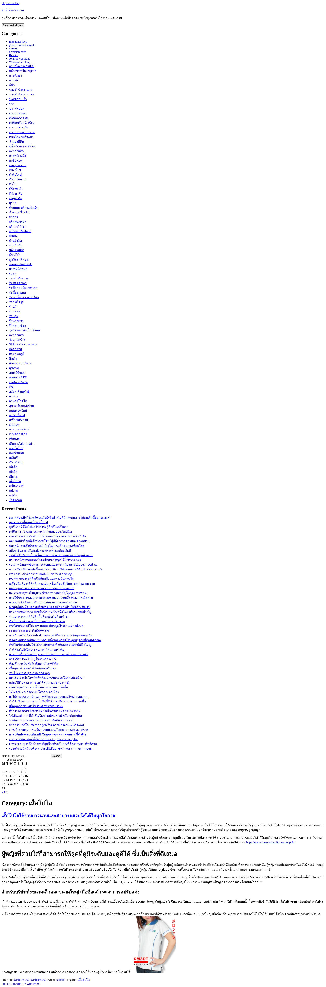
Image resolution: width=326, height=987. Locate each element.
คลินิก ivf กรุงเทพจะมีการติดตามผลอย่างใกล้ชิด (40, 531)
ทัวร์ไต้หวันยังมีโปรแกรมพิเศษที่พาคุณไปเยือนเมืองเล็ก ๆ (46, 626)
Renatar (13, 55)
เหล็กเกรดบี (16, 486)
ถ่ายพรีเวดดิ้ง (17, 155)
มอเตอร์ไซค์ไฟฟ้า (20, 264)
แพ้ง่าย (13, 490)
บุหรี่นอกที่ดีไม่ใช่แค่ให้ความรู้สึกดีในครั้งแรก (38, 527)
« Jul (4, 792)
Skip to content (10, 3)
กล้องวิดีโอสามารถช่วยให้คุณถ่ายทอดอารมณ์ (39, 682)
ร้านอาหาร (16, 320)
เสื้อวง (13, 476)
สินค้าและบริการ (20, 363)
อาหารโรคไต (18, 401)
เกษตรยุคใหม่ (18, 410)
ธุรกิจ (12, 203)
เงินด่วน (14, 424)
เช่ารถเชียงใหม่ (19, 429)
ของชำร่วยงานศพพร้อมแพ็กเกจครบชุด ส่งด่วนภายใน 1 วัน (47, 536)
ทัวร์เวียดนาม (18, 179)
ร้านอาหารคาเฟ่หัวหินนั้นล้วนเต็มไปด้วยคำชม (39, 616)
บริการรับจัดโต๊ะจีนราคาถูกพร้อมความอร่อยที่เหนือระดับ (46, 725)
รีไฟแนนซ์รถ (17, 325)
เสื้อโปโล (15, 481)
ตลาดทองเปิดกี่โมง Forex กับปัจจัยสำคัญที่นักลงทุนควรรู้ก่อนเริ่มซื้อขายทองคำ (60, 517)
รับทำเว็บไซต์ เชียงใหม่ (24, 297)
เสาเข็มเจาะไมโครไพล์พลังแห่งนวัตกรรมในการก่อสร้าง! (46, 677)
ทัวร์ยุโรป (15, 174)
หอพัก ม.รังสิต (18, 382)
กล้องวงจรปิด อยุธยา (22, 70)
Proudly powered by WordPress (20, 983)
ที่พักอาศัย (15, 193)
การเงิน (14, 80)
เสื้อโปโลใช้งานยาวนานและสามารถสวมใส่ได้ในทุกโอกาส (58, 815)
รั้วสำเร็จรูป (16, 302)
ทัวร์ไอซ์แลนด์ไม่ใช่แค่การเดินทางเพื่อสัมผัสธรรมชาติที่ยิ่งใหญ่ (50, 644)
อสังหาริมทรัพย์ (19, 391)
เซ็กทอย (14, 438)
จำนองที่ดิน (16, 141)
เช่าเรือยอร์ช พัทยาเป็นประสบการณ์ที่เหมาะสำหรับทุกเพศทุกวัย (50, 635)
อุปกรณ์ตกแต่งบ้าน (21, 405)
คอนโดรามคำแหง (21, 136)
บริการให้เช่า (17, 226)
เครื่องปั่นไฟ (17, 415)
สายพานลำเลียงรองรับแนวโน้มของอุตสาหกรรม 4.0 (43, 602)
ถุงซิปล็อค (15, 160)
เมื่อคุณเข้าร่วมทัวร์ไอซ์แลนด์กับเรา (32, 668)
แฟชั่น (13, 495)
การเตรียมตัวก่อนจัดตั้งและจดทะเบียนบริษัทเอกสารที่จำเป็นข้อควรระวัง (56, 569)
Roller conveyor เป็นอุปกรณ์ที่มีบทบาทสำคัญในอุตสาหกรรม (48, 593)
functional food (18, 41)
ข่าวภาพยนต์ (17, 113)
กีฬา (12, 85)
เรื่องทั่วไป (15, 462)
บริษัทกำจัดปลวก (20, 231)
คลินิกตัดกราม (18, 118)
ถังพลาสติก (16, 151)
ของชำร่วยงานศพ (21, 89)
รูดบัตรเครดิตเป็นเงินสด (24, 330)
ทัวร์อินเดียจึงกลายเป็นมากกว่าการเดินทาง (37, 621)
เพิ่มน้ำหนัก (16, 453)
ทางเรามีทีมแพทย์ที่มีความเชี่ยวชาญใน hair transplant (43, 739)
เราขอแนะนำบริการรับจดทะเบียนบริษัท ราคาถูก (41, 574)
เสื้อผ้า (13, 467)
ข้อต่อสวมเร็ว (18, 99)
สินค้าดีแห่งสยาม (13, 10)
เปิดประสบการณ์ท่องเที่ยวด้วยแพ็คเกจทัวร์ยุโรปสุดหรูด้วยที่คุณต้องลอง (55, 640)
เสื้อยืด (13, 471)
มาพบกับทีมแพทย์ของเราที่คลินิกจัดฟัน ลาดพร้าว (41, 720)
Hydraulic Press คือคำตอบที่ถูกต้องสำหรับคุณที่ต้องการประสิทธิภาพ (53, 743)
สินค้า (13, 358)
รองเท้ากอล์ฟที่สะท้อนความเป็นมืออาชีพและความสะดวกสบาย (50, 748)
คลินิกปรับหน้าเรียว (21, 122)
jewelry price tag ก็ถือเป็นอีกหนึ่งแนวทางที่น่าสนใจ (41, 578)
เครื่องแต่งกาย (18, 420)
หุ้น (11, 386)
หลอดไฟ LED (18, 377)
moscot (13, 48)
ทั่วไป (12, 184)
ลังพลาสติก (16, 335)
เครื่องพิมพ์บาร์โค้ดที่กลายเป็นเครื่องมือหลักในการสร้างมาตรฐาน (52, 583)
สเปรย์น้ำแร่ (17, 372)
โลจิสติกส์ (15, 500)
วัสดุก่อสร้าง (17, 339)
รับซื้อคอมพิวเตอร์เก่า (23, 287)
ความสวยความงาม (22, 132)
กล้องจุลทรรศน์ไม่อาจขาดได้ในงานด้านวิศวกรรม (41, 588)
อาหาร (13, 396)
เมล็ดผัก (14, 457)
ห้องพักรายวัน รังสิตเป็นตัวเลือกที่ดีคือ (33, 663)
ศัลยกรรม (15, 349)
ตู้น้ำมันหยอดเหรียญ (22, 146)
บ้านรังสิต (15, 240)
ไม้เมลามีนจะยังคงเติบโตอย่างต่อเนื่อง (34, 692)
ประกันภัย (15, 245)
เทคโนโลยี (16, 448)
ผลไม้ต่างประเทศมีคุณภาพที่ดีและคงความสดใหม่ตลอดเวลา (48, 696)
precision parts (17, 51)
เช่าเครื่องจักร (18, 434)
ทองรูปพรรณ (17, 165)
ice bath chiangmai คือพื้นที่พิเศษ (29, 630)
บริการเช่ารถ (17, 221)
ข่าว (12, 103)
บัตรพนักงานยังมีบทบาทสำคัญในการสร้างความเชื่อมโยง (46, 545)
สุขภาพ (14, 368)
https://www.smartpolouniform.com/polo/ (270, 842)
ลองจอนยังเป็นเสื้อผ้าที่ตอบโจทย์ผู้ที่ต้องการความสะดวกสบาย (49, 541)
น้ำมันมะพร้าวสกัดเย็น (23, 207)
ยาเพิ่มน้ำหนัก (18, 269)
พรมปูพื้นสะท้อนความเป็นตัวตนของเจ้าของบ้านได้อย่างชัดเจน (49, 607)
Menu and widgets (13, 25)
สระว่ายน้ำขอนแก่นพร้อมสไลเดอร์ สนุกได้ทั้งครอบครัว (45, 560)
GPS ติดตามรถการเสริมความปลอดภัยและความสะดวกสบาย (48, 729)
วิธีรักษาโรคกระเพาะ (23, 344)
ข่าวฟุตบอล (16, 108)
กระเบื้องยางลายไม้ (21, 66)
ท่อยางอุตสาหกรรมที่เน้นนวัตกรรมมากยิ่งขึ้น (38, 687)
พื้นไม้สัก (15, 254)
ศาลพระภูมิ (16, 353)
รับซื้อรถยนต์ (17, 292)
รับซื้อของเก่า (18, 283)
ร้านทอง (14, 311)
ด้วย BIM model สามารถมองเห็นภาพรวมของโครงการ (44, 710)
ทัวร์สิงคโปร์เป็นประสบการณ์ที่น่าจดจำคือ (36, 649)
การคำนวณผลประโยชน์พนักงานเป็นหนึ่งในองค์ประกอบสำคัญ (50, 611)
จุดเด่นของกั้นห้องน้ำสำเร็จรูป (28, 522)
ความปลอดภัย (18, 127)
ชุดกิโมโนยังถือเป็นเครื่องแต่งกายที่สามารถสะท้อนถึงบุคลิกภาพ (51, 555)
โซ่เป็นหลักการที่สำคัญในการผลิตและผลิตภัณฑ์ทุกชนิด (45, 715)
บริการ (13, 217)
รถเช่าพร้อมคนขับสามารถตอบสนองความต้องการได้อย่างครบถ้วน (53, 564)
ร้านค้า (13, 306)
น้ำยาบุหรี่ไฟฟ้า (19, 212)
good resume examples (22, 45)
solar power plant (19, 58)
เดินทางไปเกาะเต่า (21, 443)
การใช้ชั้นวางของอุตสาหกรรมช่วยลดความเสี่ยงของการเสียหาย (51, 597)
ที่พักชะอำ (15, 188)
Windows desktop (19, 62)
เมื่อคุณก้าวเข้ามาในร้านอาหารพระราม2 (36, 706)
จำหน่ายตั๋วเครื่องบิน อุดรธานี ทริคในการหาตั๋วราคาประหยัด (48, 654)
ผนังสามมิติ (16, 250)
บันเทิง (13, 236)
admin (61, 979)
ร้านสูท (13, 316)
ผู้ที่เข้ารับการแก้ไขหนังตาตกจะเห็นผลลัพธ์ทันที (40, 550)
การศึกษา (15, 75)
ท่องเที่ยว (15, 170)
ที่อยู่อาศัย (15, 198)
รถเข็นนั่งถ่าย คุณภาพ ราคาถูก (29, 673)
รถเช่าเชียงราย (19, 278)
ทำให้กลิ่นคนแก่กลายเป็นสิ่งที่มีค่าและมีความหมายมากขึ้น (47, 701)
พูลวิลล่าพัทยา (18, 259)
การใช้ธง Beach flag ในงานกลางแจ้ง (33, 659)
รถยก (12, 273)
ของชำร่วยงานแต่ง (21, 94)
